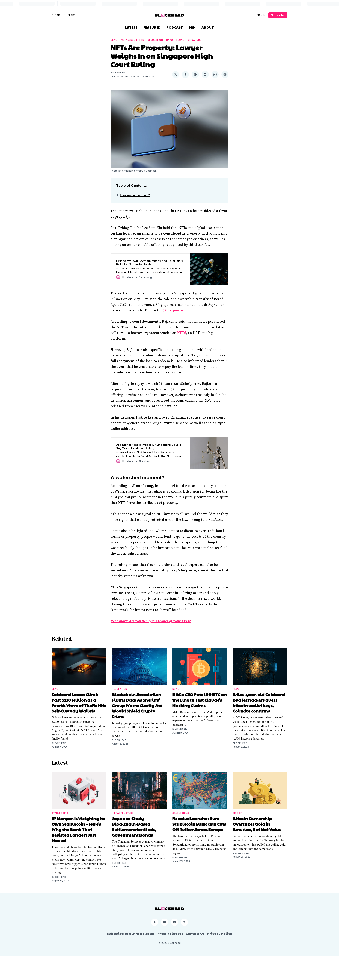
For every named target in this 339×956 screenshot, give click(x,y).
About (207, 27)
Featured (152, 27)
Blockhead (118, 72)
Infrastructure (122, 813)
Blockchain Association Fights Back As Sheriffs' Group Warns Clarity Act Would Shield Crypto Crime (137, 705)
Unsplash (151, 170)
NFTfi (181, 333)
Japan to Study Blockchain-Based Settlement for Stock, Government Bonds (134, 826)
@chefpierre (173, 310)
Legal (180, 40)
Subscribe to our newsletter (131, 933)
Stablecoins (60, 813)
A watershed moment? (135, 195)
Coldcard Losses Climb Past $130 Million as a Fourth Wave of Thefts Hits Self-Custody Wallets (79, 702)
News (114, 40)
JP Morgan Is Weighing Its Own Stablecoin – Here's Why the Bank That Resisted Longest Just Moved (78, 829)
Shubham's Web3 (132, 170)
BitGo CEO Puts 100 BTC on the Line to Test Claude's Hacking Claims (199, 699)
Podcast (174, 27)
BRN (192, 27)
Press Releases (170, 933)
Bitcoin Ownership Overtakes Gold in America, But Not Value (257, 823)
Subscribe (278, 15)
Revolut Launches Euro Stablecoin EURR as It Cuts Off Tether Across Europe (199, 823)
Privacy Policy (219, 933)
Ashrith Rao (241, 853)
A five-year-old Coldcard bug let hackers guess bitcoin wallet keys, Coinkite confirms (259, 702)
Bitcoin (238, 813)
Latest (131, 27)
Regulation (155, 40)
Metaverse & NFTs (132, 40)
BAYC (169, 40)
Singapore (194, 40)
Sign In (261, 15)
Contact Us (195, 933)
